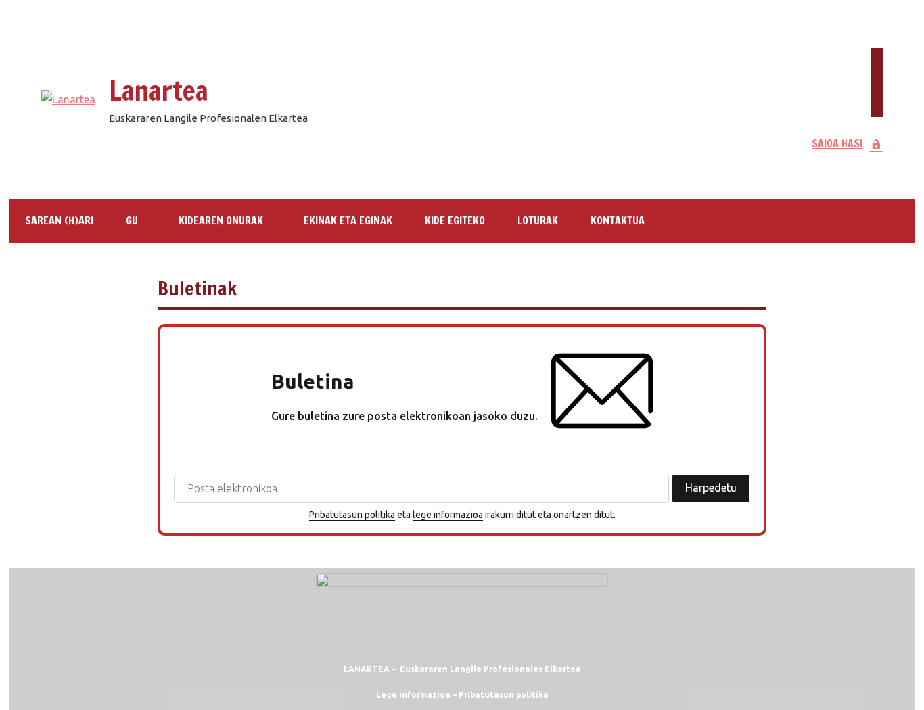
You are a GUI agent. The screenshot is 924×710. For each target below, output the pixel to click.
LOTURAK (537, 220)
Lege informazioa (413, 694)
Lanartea (158, 90)
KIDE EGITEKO (455, 220)
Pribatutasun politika (352, 514)
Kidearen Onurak (221, 220)
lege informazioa (448, 514)
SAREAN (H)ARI (59, 220)
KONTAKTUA (618, 220)
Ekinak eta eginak (348, 220)
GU (132, 220)
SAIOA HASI (837, 143)
